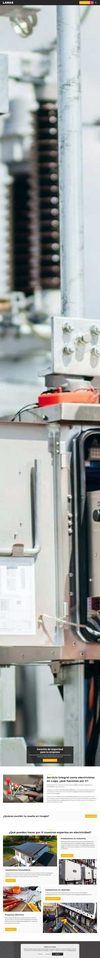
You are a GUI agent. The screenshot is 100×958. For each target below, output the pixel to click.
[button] (1, 385)
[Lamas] (8, 3)
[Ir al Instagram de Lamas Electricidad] (92, 2)
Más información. (72, 950)
